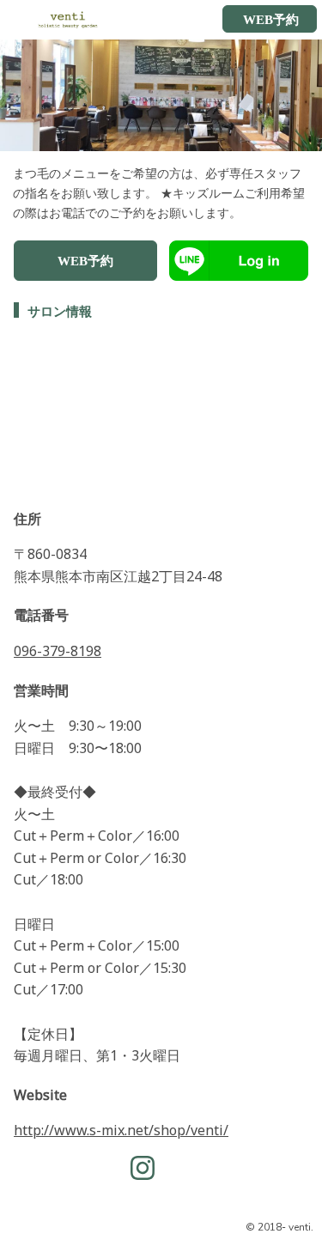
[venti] (60, 18)
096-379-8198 (57, 650)
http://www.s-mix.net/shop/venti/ (121, 1130)
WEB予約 (85, 261)
